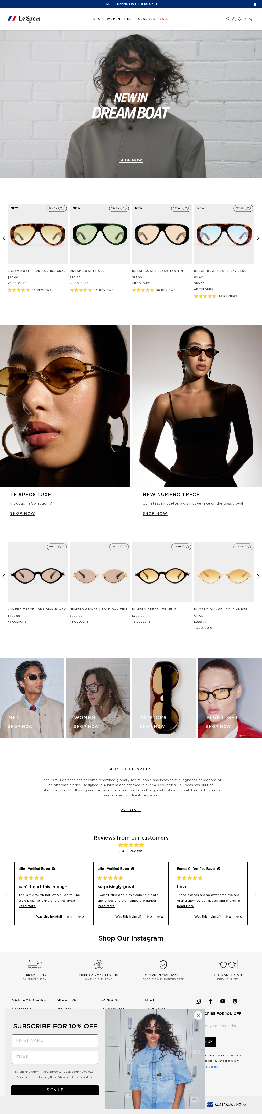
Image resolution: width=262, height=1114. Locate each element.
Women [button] (113, 19)
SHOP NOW (131, 160)
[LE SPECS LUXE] (65, 406)
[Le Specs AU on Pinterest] (235, 1001)
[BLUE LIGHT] (230, 698)
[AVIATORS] (164, 698)
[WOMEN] (98, 698)
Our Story (131, 810)
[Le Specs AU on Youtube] (222, 1001)
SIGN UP (55, 1090)
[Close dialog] (198, 1015)
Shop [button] (98, 19)
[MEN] (32, 698)
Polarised (146, 19)
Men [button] (128, 19)
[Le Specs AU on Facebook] (210, 1001)
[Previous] (4, 238)
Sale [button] (164, 19)
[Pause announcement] (255, 4)
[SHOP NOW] (131, 104)
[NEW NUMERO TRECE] (197, 406)
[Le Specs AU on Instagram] (198, 1001)
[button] (228, 19)
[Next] (258, 238)
